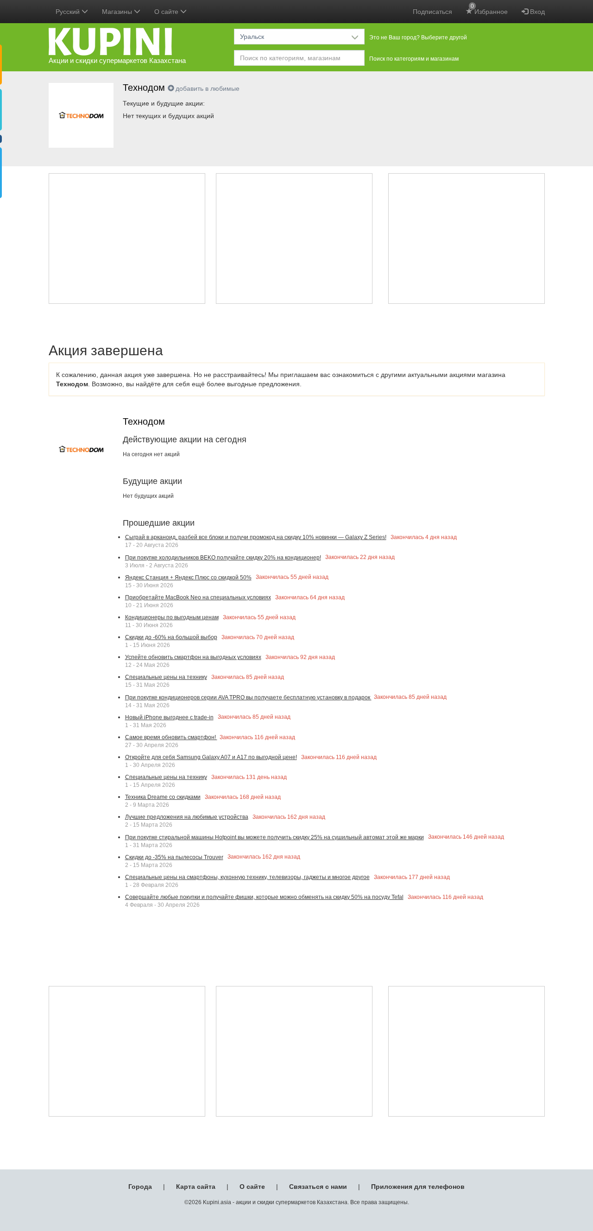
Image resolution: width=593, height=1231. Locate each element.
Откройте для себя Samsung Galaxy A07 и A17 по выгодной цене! (211, 757)
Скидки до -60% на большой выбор (171, 637)
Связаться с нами (318, 1186)
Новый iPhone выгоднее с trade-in (169, 717)
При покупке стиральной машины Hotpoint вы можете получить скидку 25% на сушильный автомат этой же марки (274, 837)
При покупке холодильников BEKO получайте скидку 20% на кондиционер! (223, 557)
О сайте (252, 1186)
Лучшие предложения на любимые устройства (186, 817)
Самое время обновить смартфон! (171, 737)
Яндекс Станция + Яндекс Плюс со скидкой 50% (188, 577)
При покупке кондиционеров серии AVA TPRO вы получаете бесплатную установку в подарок (248, 697)
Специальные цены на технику (166, 677)
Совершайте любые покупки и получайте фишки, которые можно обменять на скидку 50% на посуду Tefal (264, 897)
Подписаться (432, 11)
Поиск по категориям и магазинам (414, 59)
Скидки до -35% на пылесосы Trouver (174, 857)
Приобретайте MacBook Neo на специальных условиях (198, 597)
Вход (536, 11)
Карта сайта (195, 1186)
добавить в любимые (208, 88)
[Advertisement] (127, 238)
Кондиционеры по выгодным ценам (172, 617)
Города (140, 1186)
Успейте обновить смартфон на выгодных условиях (193, 657)
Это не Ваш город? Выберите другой (418, 37)
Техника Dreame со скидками (163, 797)
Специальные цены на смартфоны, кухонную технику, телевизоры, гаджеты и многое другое (247, 877)
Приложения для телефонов (418, 1186)
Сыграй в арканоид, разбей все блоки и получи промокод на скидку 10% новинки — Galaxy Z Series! (255, 537)
